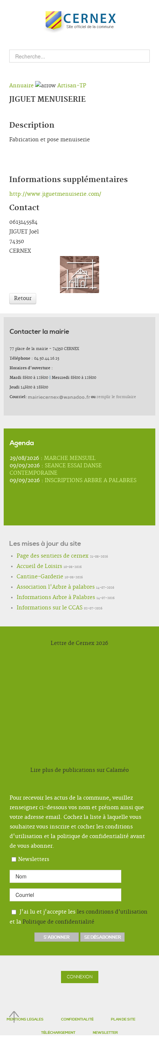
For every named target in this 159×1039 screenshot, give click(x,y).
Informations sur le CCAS (40, 608)
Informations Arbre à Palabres (45, 598)
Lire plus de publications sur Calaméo (79, 770)
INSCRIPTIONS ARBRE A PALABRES (90, 480)
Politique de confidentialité (58, 922)
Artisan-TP (71, 86)
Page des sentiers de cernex (43, 556)
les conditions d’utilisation (112, 912)
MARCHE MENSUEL (70, 458)
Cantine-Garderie (33, 577)
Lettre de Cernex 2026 (79, 643)
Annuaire (21, 86)
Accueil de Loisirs (32, 567)
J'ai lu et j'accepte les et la (79, 917)
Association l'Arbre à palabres (44, 587)
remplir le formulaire (116, 397)
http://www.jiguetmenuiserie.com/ (55, 194)
